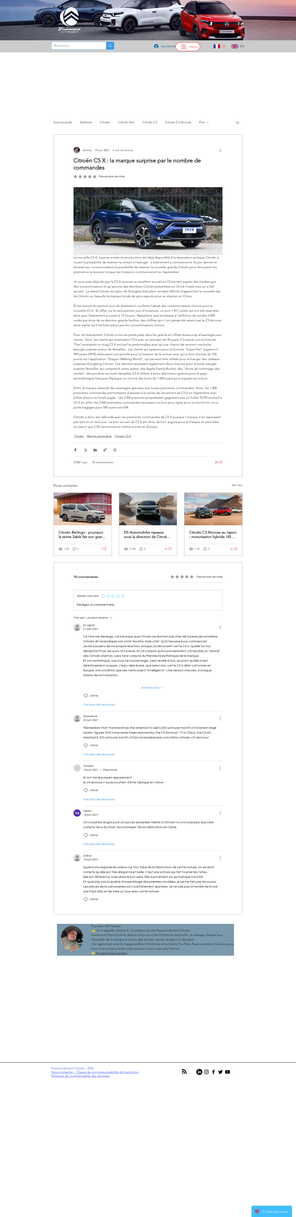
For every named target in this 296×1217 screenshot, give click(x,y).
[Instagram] (206, 1072)
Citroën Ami (126, 122)
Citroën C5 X (123, 436)
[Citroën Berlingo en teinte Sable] (83, 509)
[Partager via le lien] (105, 450)
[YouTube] (228, 1072)
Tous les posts (62, 122)
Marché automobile (99, 436)
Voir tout (237, 485)
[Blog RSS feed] (184, 1071)
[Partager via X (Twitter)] (85, 450)
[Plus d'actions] (220, 150)
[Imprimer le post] (115, 450)
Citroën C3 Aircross (178, 122)
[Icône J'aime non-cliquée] (85, 695)
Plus (202, 122)
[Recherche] (110, 45)
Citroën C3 (149, 122)
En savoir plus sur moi (111, 953)
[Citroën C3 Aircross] (213, 509)
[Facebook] (213, 1072)
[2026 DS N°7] (148, 509)
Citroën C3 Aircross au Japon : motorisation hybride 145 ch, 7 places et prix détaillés (213, 534)
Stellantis (86, 122)
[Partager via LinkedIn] (95, 450)
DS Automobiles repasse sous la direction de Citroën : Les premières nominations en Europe (147, 534)
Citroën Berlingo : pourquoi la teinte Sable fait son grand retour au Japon (82, 534)
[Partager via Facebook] (75, 450)
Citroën (105, 122)
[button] (237, 122)
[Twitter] (220, 1072)
